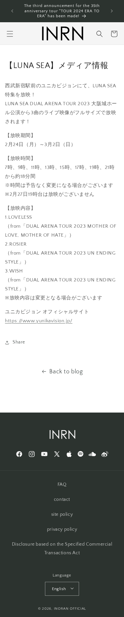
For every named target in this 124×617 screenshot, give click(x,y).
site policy (62, 514)
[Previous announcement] (12, 11)
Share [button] (19, 342)
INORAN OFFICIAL (70, 609)
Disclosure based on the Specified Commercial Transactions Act (62, 548)
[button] (10, 34)
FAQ (62, 484)
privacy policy (62, 529)
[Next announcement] (111, 11)
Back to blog (66, 371)
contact (62, 499)
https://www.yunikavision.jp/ (38, 321)
